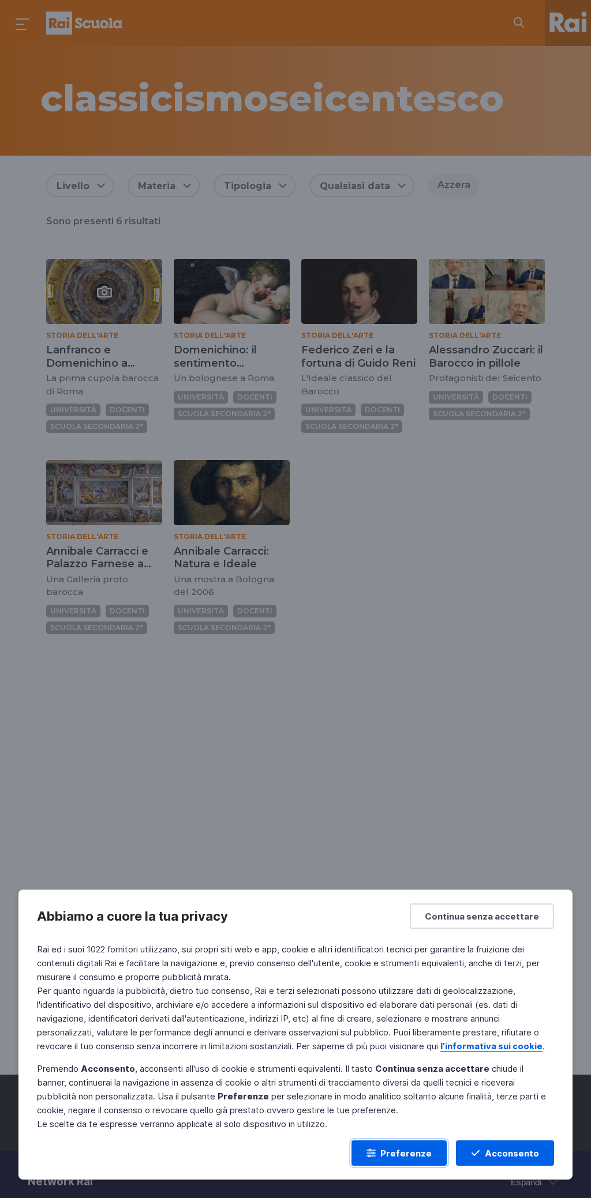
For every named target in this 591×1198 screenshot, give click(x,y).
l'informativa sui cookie (491, 1046)
